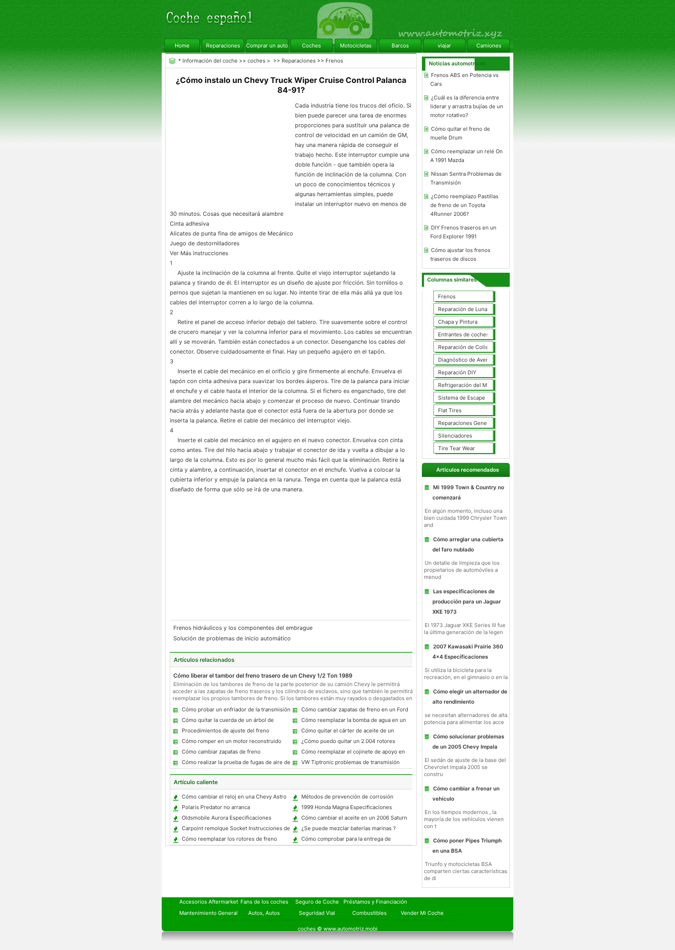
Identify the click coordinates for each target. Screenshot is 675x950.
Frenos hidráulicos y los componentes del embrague (243, 627)
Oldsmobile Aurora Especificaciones (226, 817)
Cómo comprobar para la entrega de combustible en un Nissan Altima (346, 840)
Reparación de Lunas (464, 309)
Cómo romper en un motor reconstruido (231, 741)
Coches (311, 45)
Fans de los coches (264, 901)
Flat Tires (450, 410)
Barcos (400, 45)
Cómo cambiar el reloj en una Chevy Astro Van (234, 798)
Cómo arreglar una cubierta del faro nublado (467, 544)
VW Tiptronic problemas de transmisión (350, 762)
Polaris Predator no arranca (216, 807)
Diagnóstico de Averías (466, 359)
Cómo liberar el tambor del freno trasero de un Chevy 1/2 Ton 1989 (262, 675)
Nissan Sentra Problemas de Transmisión (466, 178)
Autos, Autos (264, 913)
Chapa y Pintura (457, 321)
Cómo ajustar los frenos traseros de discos (460, 254)
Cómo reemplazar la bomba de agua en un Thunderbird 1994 (353, 721)
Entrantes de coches (463, 334)
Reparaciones (223, 45)
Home (182, 45)
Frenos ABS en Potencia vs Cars (464, 79)
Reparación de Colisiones (470, 347)
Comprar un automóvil (267, 45)
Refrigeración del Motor (467, 385)
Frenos (334, 60)
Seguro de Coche (317, 901)
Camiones (488, 45)
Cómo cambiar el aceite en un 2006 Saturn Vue (354, 819)
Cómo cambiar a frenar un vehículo (466, 793)
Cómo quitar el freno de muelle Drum (460, 133)
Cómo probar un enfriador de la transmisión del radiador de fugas (235, 711)
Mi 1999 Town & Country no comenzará (468, 492)
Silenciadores (455, 435)
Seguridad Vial (317, 913)
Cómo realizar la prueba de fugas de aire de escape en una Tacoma (235, 763)
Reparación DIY (457, 372)
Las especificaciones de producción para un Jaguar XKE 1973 (466, 601)
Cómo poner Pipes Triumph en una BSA (467, 845)
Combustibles (369, 913)
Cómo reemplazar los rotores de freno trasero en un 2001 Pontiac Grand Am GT (232, 840)
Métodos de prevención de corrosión (347, 796)
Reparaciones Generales (468, 423)
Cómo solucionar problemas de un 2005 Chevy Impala (468, 741)
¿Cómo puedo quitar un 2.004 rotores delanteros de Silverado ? (348, 742)
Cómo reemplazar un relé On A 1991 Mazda (466, 155)
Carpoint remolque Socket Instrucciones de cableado (235, 829)
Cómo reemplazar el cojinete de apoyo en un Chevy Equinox (353, 753)
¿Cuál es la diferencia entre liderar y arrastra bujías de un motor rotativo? (466, 106)
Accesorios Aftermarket (208, 901)
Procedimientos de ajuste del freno (225, 730)
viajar (444, 45)
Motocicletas (356, 45)
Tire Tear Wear (456, 448)
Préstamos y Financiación (375, 901)
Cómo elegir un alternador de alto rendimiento (469, 696)
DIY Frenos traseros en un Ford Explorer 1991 (463, 232)
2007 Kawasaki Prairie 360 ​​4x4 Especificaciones (468, 651)
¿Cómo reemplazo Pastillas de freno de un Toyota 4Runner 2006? (464, 205)
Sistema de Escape (461, 397)
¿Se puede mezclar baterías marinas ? (348, 828)
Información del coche (210, 60)
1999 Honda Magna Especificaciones (346, 807)
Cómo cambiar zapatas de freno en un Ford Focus (354, 711)
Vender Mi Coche (422, 913)
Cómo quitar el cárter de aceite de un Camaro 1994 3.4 (347, 732)
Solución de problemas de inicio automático (232, 638)
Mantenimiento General (208, 913)
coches (256, 60)
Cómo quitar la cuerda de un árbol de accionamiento (227, 721)
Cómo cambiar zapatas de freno (221, 751)
